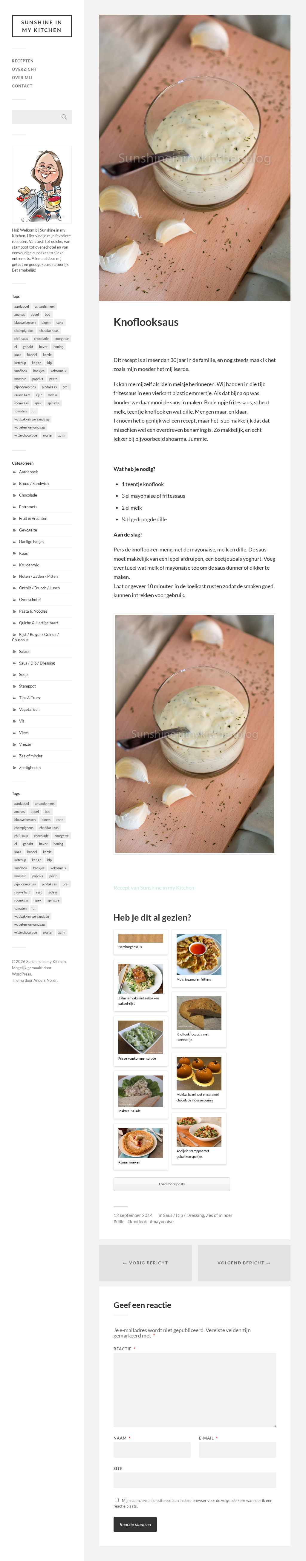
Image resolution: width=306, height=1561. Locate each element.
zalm (61, 435)
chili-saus (21, 338)
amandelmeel (45, 306)
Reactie (124, 1349)
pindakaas (49, 387)
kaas (17, 355)
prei (65, 387)
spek (38, 403)
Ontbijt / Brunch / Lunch (39, 587)
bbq (47, 314)
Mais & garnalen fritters (194, 979)
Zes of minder (30, 755)
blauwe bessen (25, 322)
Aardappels (29, 471)
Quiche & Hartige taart (38, 622)
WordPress (21, 974)
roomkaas (21, 403)
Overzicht (24, 69)
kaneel (32, 355)
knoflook (20, 371)
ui (34, 411)
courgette (62, 338)
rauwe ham (22, 395)
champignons (23, 330)
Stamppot (27, 686)
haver (43, 347)
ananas (19, 314)
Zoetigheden (30, 767)
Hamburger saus (130, 947)
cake (59, 322)
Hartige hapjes (31, 541)
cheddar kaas (49, 330)
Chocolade (28, 495)
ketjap (36, 363)
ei (15, 347)
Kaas (23, 553)
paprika (37, 379)
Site (118, 1468)
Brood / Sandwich (34, 483)
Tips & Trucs (29, 697)
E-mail (208, 1438)
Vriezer (25, 744)
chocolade (41, 338)
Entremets (28, 506)
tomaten (20, 411)
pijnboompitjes (25, 387)
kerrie (47, 355)
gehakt (28, 347)
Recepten (23, 60)
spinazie (53, 403)
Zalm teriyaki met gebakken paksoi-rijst (138, 1001)
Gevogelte (28, 530)
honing (58, 347)
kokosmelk (58, 371)
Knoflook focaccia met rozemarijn (193, 1037)
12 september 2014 (133, 1215)
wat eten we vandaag (29, 427)
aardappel (21, 306)
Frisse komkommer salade (137, 1058)
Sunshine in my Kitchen (41, 26)
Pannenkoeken (129, 1162)
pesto (53, 379)
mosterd (20, 379)
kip (49, 363)
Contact (22, 86)
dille (120, 1221)
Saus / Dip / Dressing (37, 663)
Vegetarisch (29, 709)
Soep (23, 674)
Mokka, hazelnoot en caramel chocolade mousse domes (198, 1097)
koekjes (39, 371)
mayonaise (163, 1221)
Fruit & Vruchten (33, 518)
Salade (24, 651)
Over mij (22, 77)
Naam (122, 1438)
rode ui (53, 395)
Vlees (24, 732)
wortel (47, 435)
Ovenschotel (30, 599)
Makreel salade (129, 1111)
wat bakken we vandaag (31, 419)
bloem (46, 322)
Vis (22, 721)
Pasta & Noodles (33, 611)
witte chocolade (25, 435)
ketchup (20, 363)
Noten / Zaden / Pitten (38, 576)
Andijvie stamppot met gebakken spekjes (193, 1153)
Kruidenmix (29, 565)
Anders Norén (45, 980)
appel (35, 314)
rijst (39, 395)
